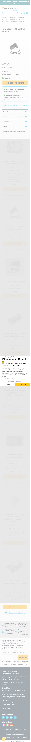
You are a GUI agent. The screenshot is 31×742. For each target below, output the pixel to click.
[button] (4, 739)
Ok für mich (22, 384)
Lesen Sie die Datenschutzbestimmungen (11, 378)
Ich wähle (7, 384)
